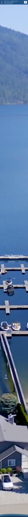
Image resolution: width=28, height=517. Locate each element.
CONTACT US (14, 261)
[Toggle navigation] (25, 2)
